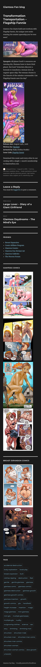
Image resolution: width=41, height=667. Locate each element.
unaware (7, 654)
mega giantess (10, 612)
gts (19, 603)
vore (31, 175)
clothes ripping (10, 578)
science (25, 624)
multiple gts (9, 620)
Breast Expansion (12, 242)
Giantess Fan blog (14, 7)
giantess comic (10, 586)
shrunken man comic (26, 637)
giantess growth (29, 591)
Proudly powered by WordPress (26, 663)
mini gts (7, 616)
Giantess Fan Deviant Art (15, 251)
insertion (22, 608)
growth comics (10, 603)
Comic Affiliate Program (14, 245)
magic (30, 608)
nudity (18, 620)
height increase (10, 608)
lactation (6, 175)
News (17, 171)
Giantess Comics (11, 248)
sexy (6, 629)
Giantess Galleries (12, 254)
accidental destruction (13, 565)
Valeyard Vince (11, 169)
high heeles (30, 173)
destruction (23, 578)
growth (23, 173)
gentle (13, 173)
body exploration (26, 171)
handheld (27, 603)
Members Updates (9, 171)
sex (31, 624)
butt (22, 574)
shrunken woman (11, 646)
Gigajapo (16, 147)
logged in (17, 190)
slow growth (31, 650)
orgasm (15, 175)
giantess (18, 173)
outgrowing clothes (12, 624)
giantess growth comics (13, 595)
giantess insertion (11, 599)
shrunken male (20, 633)
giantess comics (24, 586)
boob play (24, 570)
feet (31, 578)
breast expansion (11, 574)
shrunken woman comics (14, 650)
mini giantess (23, 612)
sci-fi (20, 175)
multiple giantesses (21, 616)
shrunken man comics (13, 641)
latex (11, 175)
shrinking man (25, 629)
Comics (31, 169)
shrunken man (10, 637)
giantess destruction (12, 591)
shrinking (13, 629)
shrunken (8, 633)
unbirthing (26, 175)
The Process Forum (12, 257)
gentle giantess (18, 582)
